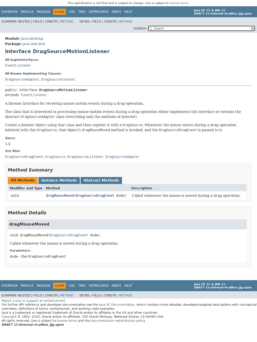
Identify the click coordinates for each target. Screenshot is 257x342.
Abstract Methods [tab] (101, 180)
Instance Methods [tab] (59, 180)
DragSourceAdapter (22, 79)
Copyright (9, 316)
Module (27, 12)
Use (72, 12)
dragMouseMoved (60, 196)
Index (116, 12)
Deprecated (99, 12)
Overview (10, 12)
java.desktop (32, 39)
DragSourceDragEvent (95, 196)
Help (128, 12)
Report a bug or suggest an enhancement (33, 300)
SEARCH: (140, 28)
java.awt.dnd (33, 44)
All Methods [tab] (23, 180)
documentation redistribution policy (118, 320)
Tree (82, 12)
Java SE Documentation (117, 304)
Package (43, 12)
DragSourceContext (58, 79)
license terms (179, 3)
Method (66, 21)
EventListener (18, 65)
